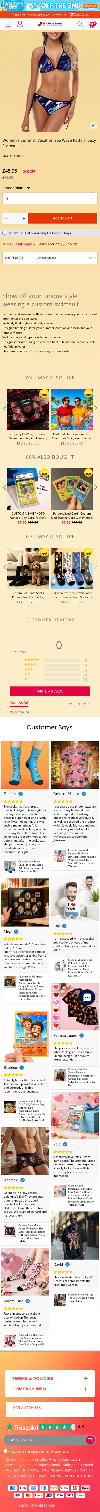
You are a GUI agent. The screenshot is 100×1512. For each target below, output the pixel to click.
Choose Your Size (16, 187)
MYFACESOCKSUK (42, 1506)
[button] (4, 417)
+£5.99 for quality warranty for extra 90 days (39, 233)
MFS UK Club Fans (17, 244)
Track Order (82, 14)
